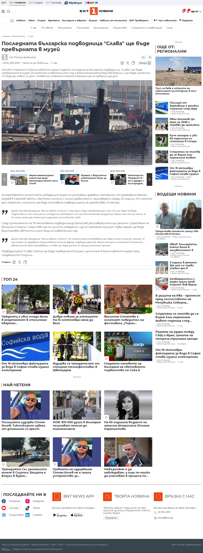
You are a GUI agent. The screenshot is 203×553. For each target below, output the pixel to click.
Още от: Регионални (172, 49)
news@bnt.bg (165, 518)
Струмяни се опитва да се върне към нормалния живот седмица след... (177, 317)
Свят (31, 20)
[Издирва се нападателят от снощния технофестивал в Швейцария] (77, 346)
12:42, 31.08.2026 (177, 272)
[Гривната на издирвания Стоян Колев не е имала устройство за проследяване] (77, 452)
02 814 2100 (164, 512)
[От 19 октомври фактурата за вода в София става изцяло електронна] (26, 346)
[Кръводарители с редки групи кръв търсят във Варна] (161, 284)
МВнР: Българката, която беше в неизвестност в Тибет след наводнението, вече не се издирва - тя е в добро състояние (185, 247)
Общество (120, 27)
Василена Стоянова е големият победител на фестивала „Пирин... (124, 320)
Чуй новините (167, 20)
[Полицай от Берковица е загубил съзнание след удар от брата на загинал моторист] (161, 107)
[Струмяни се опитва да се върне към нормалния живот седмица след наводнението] (161, 156)
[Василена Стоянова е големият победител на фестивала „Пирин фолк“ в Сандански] (128, 299)
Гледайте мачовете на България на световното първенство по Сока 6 (124, 367)
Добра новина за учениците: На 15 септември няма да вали (75, 320)
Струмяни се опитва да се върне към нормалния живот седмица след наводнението (185, 154)
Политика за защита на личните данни (87, 545)
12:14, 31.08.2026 (163, 306)
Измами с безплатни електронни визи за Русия (94, 178)
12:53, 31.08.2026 (163, 324)
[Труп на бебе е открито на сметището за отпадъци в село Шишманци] (178, 71)
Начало (6, 36)
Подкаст (187, 20)
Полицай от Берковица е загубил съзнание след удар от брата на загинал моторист (185, 105)
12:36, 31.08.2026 (177, 288)
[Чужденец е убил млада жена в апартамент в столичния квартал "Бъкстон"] (26, 299)
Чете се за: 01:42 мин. (180, 273)
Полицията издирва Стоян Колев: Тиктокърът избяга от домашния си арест (23, 426)
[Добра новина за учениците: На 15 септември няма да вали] (77, 299)
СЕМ (53, 545)
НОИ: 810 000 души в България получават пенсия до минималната (77, 426)
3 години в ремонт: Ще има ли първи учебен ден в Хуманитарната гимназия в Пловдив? (184, 265)
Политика (83, 27)
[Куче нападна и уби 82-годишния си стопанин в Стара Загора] (161, 140)
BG (197, 11)
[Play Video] (77, 122)
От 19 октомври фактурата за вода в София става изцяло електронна (25, 367)
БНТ (4, 2)
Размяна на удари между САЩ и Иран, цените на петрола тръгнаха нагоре (176, 335)
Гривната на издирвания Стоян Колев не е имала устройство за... (72, 473)
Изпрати (111, 518)
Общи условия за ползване (15, 545)
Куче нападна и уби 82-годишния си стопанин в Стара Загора (183, 138)
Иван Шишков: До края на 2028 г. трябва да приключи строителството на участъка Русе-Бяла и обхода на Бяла (185, 122)
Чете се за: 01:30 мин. (180, 255)
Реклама (77, 377)
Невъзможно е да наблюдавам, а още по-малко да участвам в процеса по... (127, 473)
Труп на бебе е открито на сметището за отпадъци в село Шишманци (175, 91)
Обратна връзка (40, 545)
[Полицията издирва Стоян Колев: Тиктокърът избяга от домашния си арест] (26, 405)
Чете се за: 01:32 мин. (180, 290)
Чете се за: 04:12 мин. (182, 237)
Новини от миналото (113, 20)
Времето (54, 20)
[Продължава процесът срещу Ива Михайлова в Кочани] (178, 214)
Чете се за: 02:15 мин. (166, 326)
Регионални (65, 27)
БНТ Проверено (138, 20)
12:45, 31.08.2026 (163, 360)
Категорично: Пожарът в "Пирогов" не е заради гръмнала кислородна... (141, 179)
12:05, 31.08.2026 (177, 253)
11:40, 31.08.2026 (163, 342)
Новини (21, 20)
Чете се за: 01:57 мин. (166, 308)
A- (150, 57)
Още (170, 27)
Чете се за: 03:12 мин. (166, 344)
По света (47, 27)
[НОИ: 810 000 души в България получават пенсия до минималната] (77, 405)
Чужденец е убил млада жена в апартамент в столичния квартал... (25, 320)
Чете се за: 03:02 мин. (166, 362)
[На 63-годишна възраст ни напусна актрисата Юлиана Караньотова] (128, 405)
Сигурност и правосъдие (146, 27)
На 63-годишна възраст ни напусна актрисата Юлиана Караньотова (126, 426)
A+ (143, 57)
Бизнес (93, 20)
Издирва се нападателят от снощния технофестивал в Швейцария (76, 367)
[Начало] (12, 20)
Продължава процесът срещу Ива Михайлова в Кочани (176, 232)
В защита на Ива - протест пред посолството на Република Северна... (177, 299)
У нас (33, 27)
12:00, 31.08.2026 (163, 237)
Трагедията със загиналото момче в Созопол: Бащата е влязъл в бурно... (24, 473)
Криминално (101, 27)
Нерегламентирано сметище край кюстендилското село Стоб (43, 179)
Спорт (41, 20)
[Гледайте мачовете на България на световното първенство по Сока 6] (128, 346)
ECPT (60, 545)
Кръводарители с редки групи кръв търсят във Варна (183, 282)
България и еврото (74, 20)
